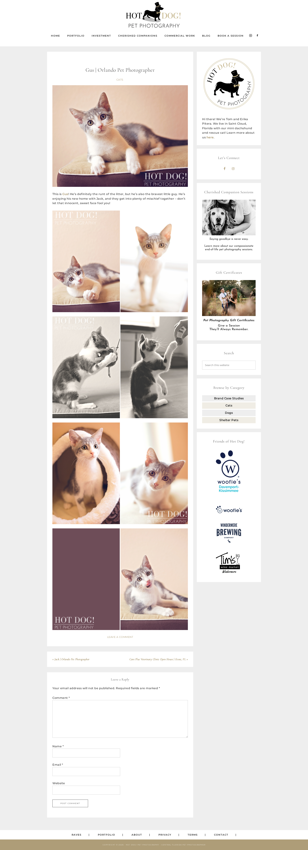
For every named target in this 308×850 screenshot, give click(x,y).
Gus (65, 194)
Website (58, 783)
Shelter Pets (228, 420)
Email (57, 764)
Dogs (229, 412)
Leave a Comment (120, 637)
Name (58, 746)
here (210, 137)
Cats (119, 79)
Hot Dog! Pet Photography (154, 15)
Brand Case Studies (229, 398)
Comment (61, 698)
